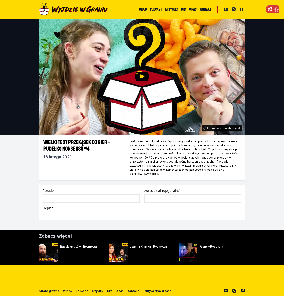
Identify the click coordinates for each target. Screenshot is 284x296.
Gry (109, 291)
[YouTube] (226, 9)
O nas (120, 291)
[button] (272, 9)
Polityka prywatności (157, 291)
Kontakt (133, 291)
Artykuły (97, 291)
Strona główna (49, 291)
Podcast (82, 291)
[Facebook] (241, 9)
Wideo (67, 291)
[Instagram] (233, 9)
